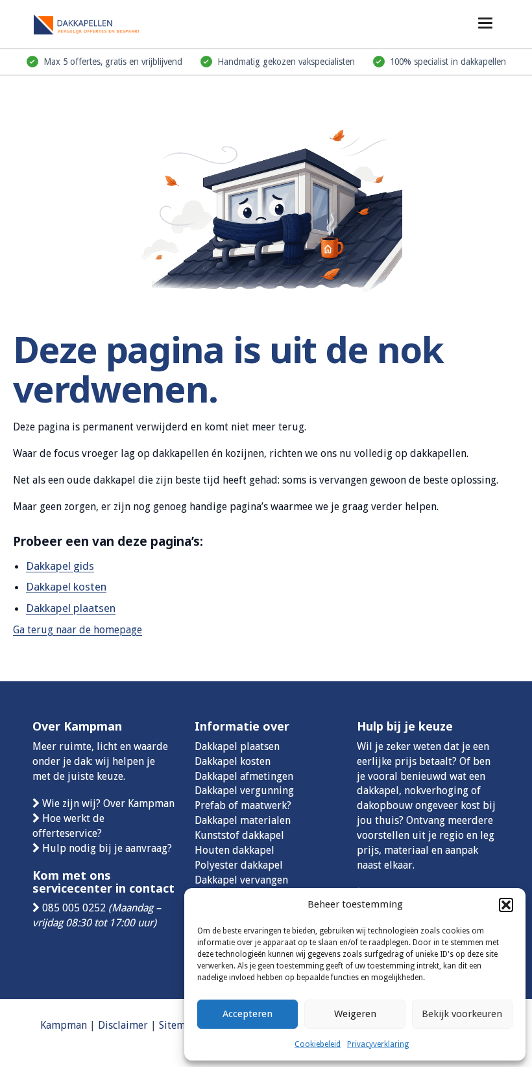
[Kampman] (97, 22)
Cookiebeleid (318, 1044)
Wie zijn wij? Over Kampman (108, 803)
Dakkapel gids (60, 565)
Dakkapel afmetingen (244, 776)
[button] (506, 904)
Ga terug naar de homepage (77, 630)
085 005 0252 (74, 908)
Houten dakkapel (234, 850)
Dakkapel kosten (66, 586)
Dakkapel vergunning (244, 790)
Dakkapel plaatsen (70, 608)
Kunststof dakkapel (239, 835)
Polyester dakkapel (239, 865)
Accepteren (247, 1014)
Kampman (63, 1025)
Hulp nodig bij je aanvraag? (107, 848)
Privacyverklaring (378, 1044)
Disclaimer (123, 1025)
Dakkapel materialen (243, 820)
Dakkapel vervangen (241, 880)
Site (167, 1025)
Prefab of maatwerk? (243, 805)
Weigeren (355, 1014)
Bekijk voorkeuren (462, 1014)
